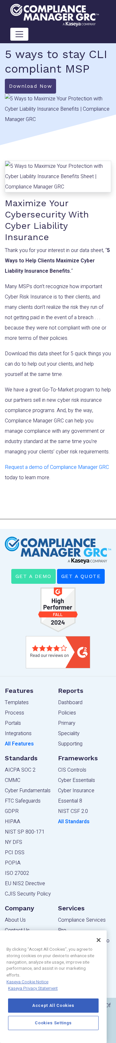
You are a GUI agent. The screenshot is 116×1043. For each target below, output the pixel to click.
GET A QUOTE (81, 576)
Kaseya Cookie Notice (27, 982)
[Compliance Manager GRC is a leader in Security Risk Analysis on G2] (58, 610)
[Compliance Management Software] (54, 15)
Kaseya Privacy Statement (33, 988)
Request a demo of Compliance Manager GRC (57, 467)
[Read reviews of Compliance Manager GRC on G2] (58, 652)
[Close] (99, 940)
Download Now (30, 86)
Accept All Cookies (53, 1005)
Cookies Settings (53, 1023)
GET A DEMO (33, 576)
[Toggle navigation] (19, 34)
